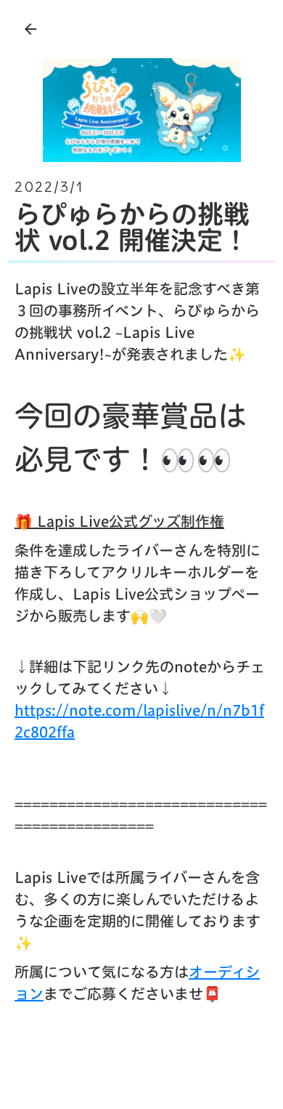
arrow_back (30, 29)
